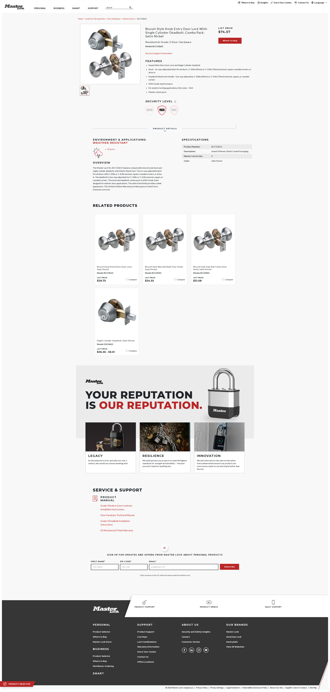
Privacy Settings (217, 688)
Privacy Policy (202, 688)
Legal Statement (233, 688)
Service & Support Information (158, 53)
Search (109, 7)
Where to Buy (100, 637)
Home (80, 19)
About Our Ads (276, 688)
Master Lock (232, 632)
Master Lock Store (102, 642)
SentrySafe (232, 642)
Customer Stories (191, 642)
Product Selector (101, 632)
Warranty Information (148, 647)
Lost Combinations (146, 642)
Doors (111, 149)
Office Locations (145, 662)
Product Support (145, 632)
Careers (186, 637)
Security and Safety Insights (196, 632)
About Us (190, 624)
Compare (133, 279)
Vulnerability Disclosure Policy (254, 688)
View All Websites (235, 647)
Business (101, 649)
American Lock (233, 637)
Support (145, 624)
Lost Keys (142, 637)
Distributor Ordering (103, 666)
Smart (98, 673)
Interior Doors (129, 19)
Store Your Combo (146, 652)
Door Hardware (113, 19)
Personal (101, 624)
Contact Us (142, 657)
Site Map (313, 688)
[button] (230, 41)
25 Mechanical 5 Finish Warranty (116, 530)
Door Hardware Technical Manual (117, 515)
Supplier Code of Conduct (296, 688)
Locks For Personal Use (95, 19)
